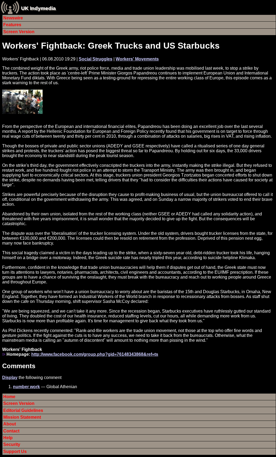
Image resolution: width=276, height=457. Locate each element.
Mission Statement (22, 417)
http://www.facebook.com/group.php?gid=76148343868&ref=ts (94, 354)
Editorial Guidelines (23, 410)
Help (8, 437)
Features (12, 24)
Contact (11, 431)
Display (10, 377)
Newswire (13, 18)
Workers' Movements (137, 59)
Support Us (15, 451)
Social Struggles (95, 59)
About (9, 424)
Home (9, 396)
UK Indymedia (38, 8)
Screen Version (18, 31)
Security (11, 444)
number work (26, 386)
